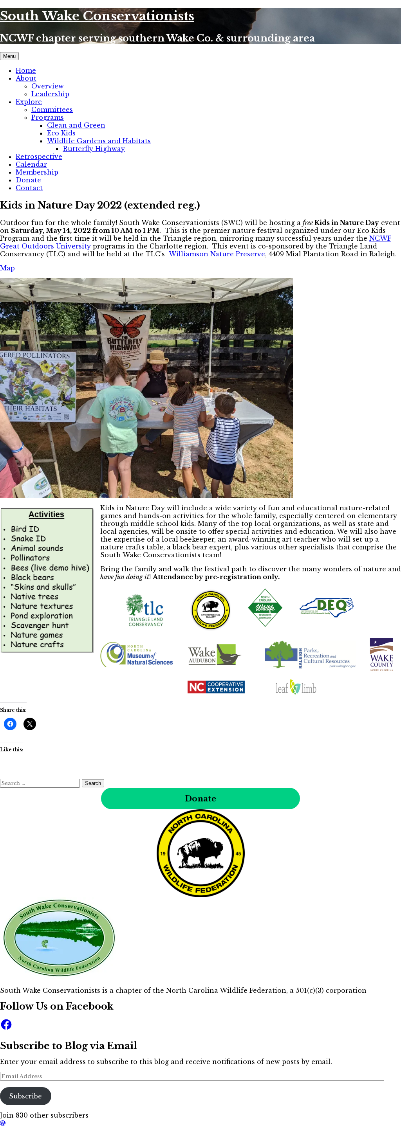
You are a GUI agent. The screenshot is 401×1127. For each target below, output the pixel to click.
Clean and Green (76, 125)
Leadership (50, 94)
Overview (47, 86)
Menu (9, 56)
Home (26, 70)
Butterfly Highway (94, 149)
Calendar (31, 164)
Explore (29, 102)
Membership (37, 172)
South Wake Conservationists (97, 16)
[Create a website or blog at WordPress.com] (2, 1123)
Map (7, 268)
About (26, 78)
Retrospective (39, 156)
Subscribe (25, 1096)
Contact (29, 188)
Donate (28, 180)
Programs (47, 117)
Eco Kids (61, 133)
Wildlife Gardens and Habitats (99, 141)
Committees (52, 109)
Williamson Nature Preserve (217, 254)
